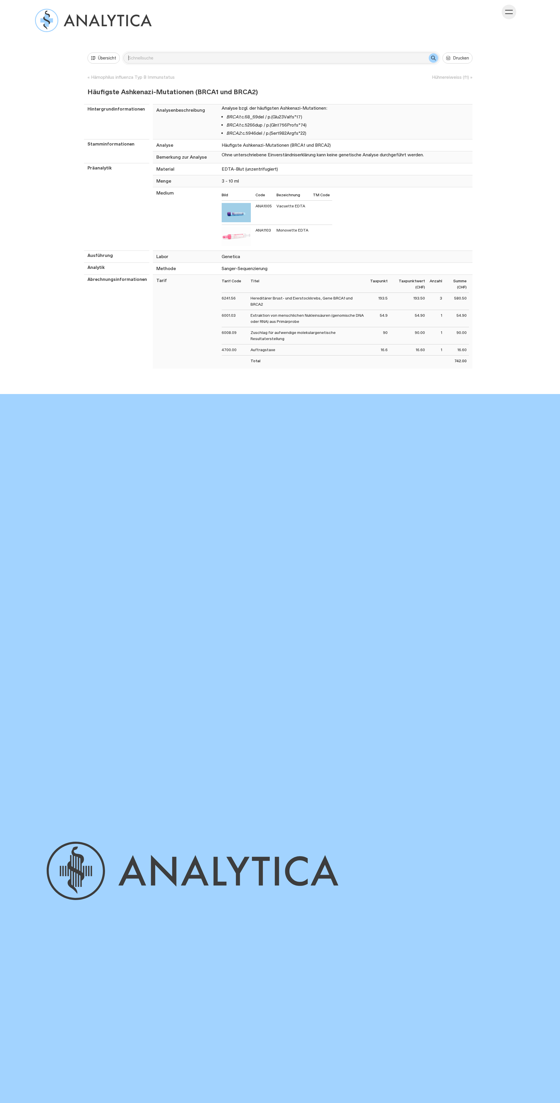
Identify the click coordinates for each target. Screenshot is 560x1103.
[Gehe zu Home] (219, 871)
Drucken (461, 57)
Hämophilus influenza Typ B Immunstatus (133, 77)
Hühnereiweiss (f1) (450, 77)
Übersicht (107, 57)
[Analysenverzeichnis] (93, 20)
